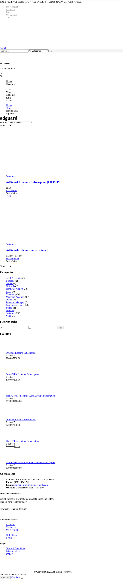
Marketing (11, 294)
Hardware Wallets (14, 289)
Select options (12, 258)
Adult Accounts (13, 278)
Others (9, 299)
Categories (11, 84)
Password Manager (15, 302)
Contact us (11, 527)
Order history (12, 535)
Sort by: (4, 122)
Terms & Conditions (15, 548)
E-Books (10, 280)
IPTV (8, 291)
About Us (10, 9)
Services (10, 310)
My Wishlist (11, 15)
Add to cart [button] (11, 190)
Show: (3, 125)
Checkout (15, 577)
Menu (9, 92)
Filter (60, 328)
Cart (8, 17)
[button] (3, 48)
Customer (10, 95)
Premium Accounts (15, 305)
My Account (12, 7)
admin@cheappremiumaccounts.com (30, 485)
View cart (5, 577)
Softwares (10, 176)
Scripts (9, 307)
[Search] (50, 51)
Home (9, 81)
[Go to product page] (64, 152)
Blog (8, 12)
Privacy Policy (13, 551)
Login (9, 537)
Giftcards (10, 286)
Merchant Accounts (15, 297)
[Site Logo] (45, 32)
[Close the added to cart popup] (22, 578)
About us (10, 524)
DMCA (9, 553)
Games (9, 283)
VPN (8, 316)
